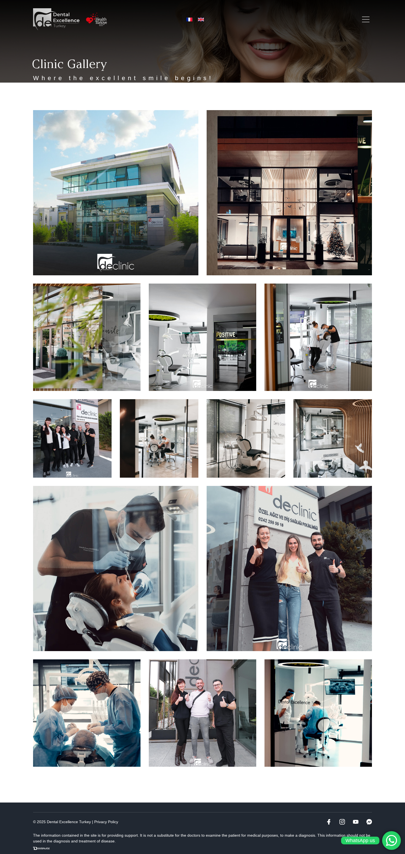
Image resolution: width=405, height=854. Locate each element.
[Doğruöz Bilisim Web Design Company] (41, 848)
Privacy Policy (106, 822)
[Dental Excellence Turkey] (56, 19)
